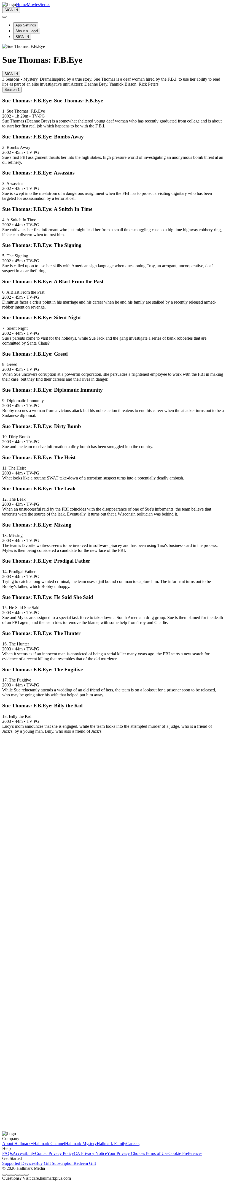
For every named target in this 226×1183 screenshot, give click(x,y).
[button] (113, 706)
